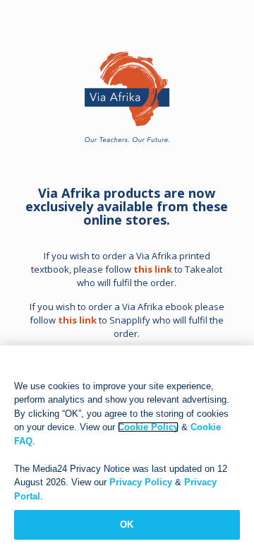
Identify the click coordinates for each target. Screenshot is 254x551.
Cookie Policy (148, 427)
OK (126, 524)
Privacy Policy (140, 482)
